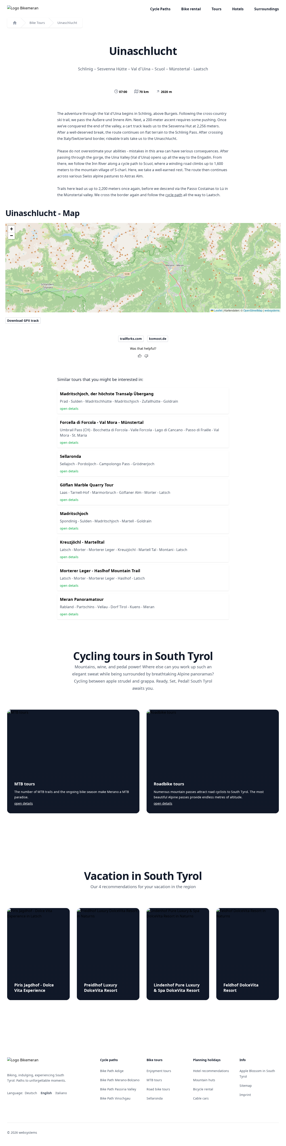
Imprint (245, 1095)
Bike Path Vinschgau (115, 1098)
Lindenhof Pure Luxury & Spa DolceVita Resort (177, 987)
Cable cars (201, 1098)
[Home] (15, 23)
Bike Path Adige (112, 1071)
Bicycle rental (203, 1089)
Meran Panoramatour (82, 599)
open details (69, 408)
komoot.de (157, 338)
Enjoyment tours (159, 1071)
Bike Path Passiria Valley (118, 1089)
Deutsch (31, 1093)
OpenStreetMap (253, 310)
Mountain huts (204, 1080)
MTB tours (24, 783)
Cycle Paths (160, 8)
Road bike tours (158, 1089)
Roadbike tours (169, 783)
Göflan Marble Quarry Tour (87, 485)
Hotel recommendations (211, 1071)
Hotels (238, 8)
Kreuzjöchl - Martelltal (82, 542)
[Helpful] (139, 356)
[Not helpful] (146, 356)
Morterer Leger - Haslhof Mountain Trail (100, 570)
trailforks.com (131, 338)
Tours (216, 8)
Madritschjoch (74, 513)
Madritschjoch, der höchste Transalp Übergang (107, 393)
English (47, 1093)
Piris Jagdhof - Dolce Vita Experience (34, 987)
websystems (272, 310)
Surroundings (266, 8)
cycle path (173, 194)
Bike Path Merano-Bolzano (119, 1080)
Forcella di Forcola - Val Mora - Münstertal (101, 422)
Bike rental (191, 8)
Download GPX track (23, 320)
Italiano (61, 1093)
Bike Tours (37, 23)
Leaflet (217, 310)
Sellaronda (70, 456)
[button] (11, 229)
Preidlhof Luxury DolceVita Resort (100, 987)
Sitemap (246, 1085)
